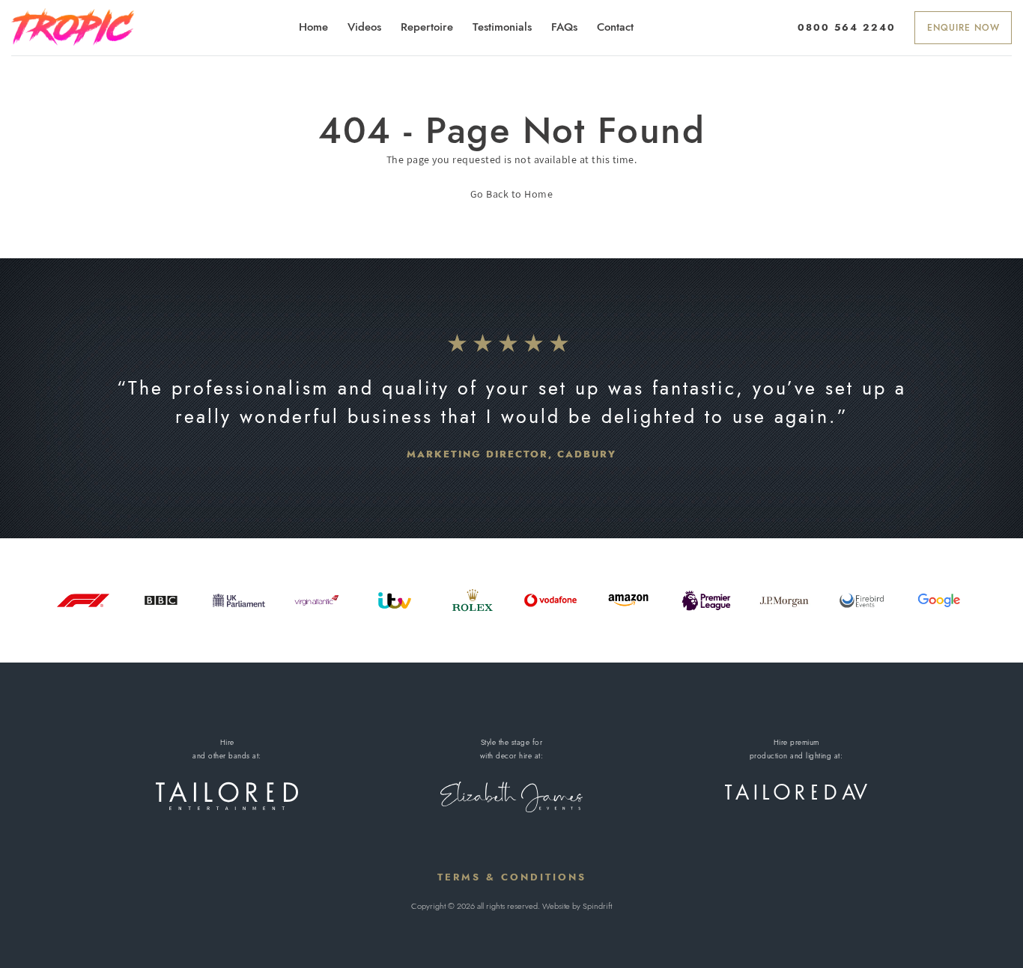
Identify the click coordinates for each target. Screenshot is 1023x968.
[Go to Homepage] (72, 27)
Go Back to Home (511, 194)
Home (313, 27)
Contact (615, 27)
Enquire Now (963, 27)
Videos (364, 27)
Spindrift (597, 906)
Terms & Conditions (511, 877)
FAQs (564, 27)
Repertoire (427, 27)
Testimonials (502, 27)
